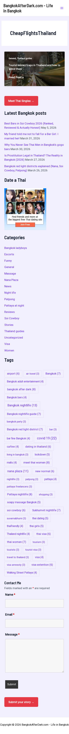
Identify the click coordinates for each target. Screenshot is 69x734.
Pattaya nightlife (19, 494)
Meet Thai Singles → (21, 101)
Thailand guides (24, 58)
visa (39, 557)
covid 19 (47, 438)
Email (9, 614)
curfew (13, 446)
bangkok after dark (21, 389)
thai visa (43, 534)
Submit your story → (21, 702)
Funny (8, 260)
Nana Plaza (11, 280)
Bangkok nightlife (22, 405)
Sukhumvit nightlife (46, 510)
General (12, 58)
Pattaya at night (14, 305)
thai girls (37, 526)
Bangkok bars (17, 397)
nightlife (13, 479)
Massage (10, 273)
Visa (7, 344)
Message (12, 634)
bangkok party (16, 421)
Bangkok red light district (25, 429)
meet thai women (36, 462)
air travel (32, 373)
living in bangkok (17, 454)
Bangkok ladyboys (15, 248)
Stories (8, 324)
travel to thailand (18, 557)
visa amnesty (16, 564)
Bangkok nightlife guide (24, 414)
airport (13, 373)
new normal (44, 471)
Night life (10, 292)
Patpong (9, 299)
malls (12, 462)
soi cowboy (16, 510)
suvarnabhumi (16, 518)
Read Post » (16, 77)
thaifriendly (15, 526)
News (7, 286)
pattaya (50, 479)
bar (53, 429)
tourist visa (33, 549)
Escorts (9, 254)
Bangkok (53, 373)
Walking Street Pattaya (22, 572)
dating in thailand (38, 446)
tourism (39, 542)
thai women (16, 542)
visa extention (42, 564)
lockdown (42, 454)
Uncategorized (13, 337)
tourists (13, 549)
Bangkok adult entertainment (25, 381)
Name (10, 594)
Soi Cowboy (11, 318)
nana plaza (17, 471)
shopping (46, 494)
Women (9, 350)
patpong (31, 479)
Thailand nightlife (18, 534)
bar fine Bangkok (18, 438)
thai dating (40, 518)
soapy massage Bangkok (24, 502)
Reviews (9, 312)
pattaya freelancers (19, 486)
